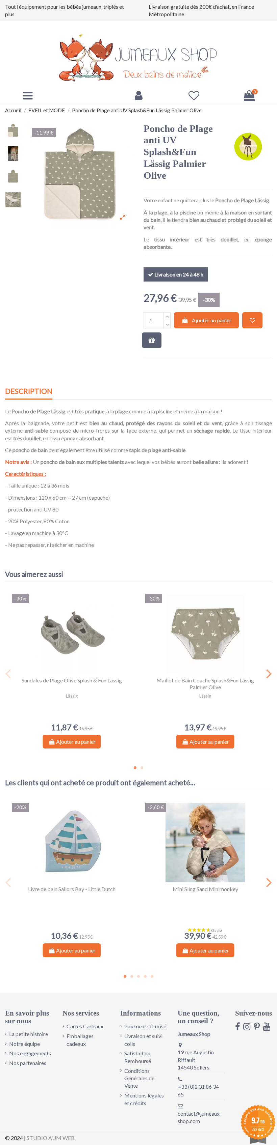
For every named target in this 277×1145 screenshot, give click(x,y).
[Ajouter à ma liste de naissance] (151, 340)
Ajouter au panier (211, 320)
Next (268, 673)
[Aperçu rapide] (77, 671)
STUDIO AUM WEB (51, 1138)
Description (28, 391)
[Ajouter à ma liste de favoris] (252, 320)
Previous (8, 673)
